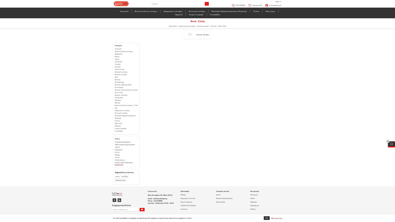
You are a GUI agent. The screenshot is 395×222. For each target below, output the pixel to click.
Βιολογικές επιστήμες (121, 72)
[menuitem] (124, 11)
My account (254, 195)
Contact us (183, 209)
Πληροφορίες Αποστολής (187, 198)
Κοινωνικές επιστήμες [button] (197, 11)
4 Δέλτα (117, 152)
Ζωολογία (118, 67)
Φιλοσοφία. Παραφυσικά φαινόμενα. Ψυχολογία (125, 117)
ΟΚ (266, 218)
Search (218, 195)
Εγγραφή (142, 209)
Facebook (114, 200)
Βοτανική (117, 79)
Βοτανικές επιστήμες (121, 74)
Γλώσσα (117, 121)
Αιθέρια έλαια (119, 97)
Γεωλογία (117, 64)
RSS (119, 200)
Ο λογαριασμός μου (275, 5)
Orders (252, 198)
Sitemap (182, 195)
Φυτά (116, 77)
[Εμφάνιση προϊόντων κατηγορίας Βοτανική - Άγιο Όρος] (190, 34)
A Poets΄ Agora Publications (124, 162)
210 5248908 (240, 5)
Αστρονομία (118, 61)
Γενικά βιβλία (119, 131)
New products (220, 202)
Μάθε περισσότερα (276, 218)
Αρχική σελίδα (173, 26)
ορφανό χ (117, 176)
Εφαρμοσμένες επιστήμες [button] (172, 11)
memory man (120, 180)
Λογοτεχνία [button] (124, 11)
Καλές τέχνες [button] (270, 11)
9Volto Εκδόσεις (120, 160)
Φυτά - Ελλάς (119, 92)
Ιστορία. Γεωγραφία (120, 128)
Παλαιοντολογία (119, 69)
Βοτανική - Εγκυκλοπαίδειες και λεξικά (126, 90)
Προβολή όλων (119, 165)
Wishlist (253, 209)
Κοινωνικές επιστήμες (121, 113)
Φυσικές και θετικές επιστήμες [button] (146, 11)
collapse (137, 45)
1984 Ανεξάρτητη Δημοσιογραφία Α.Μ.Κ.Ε (125, 146)
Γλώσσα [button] (256, 11)
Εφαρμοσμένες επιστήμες (122, 110)
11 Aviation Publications (122, 142)
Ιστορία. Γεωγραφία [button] (196, 14)
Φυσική (117, 56)
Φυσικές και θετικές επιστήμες (124, 51)
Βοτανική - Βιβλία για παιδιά (123, 85)
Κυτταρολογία (119, 87)
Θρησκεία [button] (179, 14)
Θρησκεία (118, 126)
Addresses (253, 202)
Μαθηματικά (118, 54)
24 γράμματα (119, 150)
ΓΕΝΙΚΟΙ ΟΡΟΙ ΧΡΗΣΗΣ (188, 205)
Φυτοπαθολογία (119, 82)
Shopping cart (254, 205)
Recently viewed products (224, 198)
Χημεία (117, 59)
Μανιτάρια (118, 100)
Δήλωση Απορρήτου (186, 202)
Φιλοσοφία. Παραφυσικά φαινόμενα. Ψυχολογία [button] (229, 11)
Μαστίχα (117, 103)
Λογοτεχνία (118, 49)
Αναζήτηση (207, 4)
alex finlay (125, 176)
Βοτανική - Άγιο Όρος (203, 34)
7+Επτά (117, 157)
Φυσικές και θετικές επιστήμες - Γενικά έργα (126, 107)
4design (117, 155)
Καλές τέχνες (118, 123)
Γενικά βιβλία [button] (215, 14)
